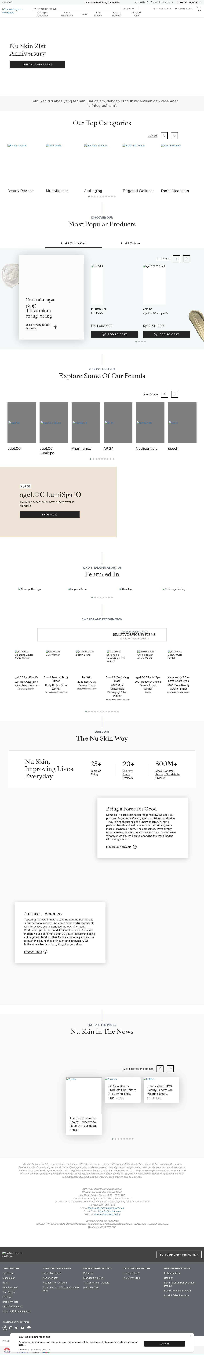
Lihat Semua (163, 258)
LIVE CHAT (7, 2)
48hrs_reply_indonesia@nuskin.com (105, 1208)
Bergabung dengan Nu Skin (179, 1254)
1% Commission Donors (96, 1282)
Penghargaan (10, 1287)
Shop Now (49, 514)
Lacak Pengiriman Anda (177, 1290)
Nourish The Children (55, 1282)
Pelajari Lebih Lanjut (140, 85)
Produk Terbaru (130, 243)
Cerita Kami (8, 1273)
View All (152, 135)
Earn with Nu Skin (162, 8)
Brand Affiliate (10, 1301)
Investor (7, 1297)
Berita (5, 1282)
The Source (9, 1292)
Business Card (91, 1287)
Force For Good (52, 1273)
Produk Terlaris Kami (73, 243)
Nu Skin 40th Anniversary (16, 1311)
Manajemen (8, 1277)
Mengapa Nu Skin (93, 1277)
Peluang (88, 1273)
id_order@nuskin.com (109, 1211)
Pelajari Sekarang (139, 33)
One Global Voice (12, 1306)
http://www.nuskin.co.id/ (107, 1214)
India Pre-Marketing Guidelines (102, 2)
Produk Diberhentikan (176, 1295)
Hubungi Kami (172, 1273)
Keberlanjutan (50, 1277)
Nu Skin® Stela (132, 1277)
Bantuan (168, 1277)
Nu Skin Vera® (132, 1273)
